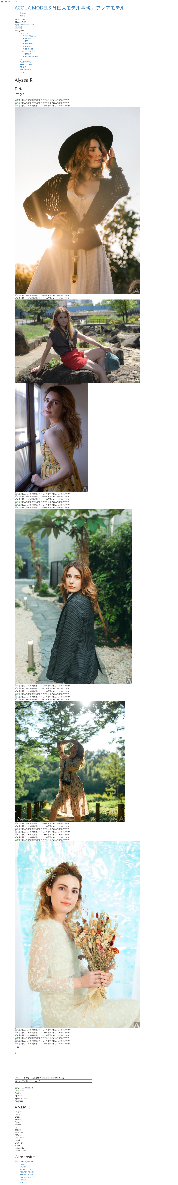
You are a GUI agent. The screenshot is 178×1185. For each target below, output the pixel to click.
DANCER (29, 46)
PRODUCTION (26, 64)
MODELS (24, 33)
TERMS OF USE (26, 1174)
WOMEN (28, 38)
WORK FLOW (25, 1169)
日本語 (22, 15)
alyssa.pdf (29, 1088)
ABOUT (23, 67)
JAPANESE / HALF (27, 51)
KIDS (22, 59)
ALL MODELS (31, 36)
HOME (22, 1164)
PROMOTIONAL (32, 56)
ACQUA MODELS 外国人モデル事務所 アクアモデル (70, 8)
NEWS (22, 72)
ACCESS (23, 1182)
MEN (27, 41)
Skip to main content (8, 1)
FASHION (29, 43)
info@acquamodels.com (24, 24)
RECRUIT (23, 1180)
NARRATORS (25, 62)
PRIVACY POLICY (27, 1172)
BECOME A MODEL (28, 69)
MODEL (28, 54)
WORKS (23, 1167)
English (23, 13)
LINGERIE (29, 49)
